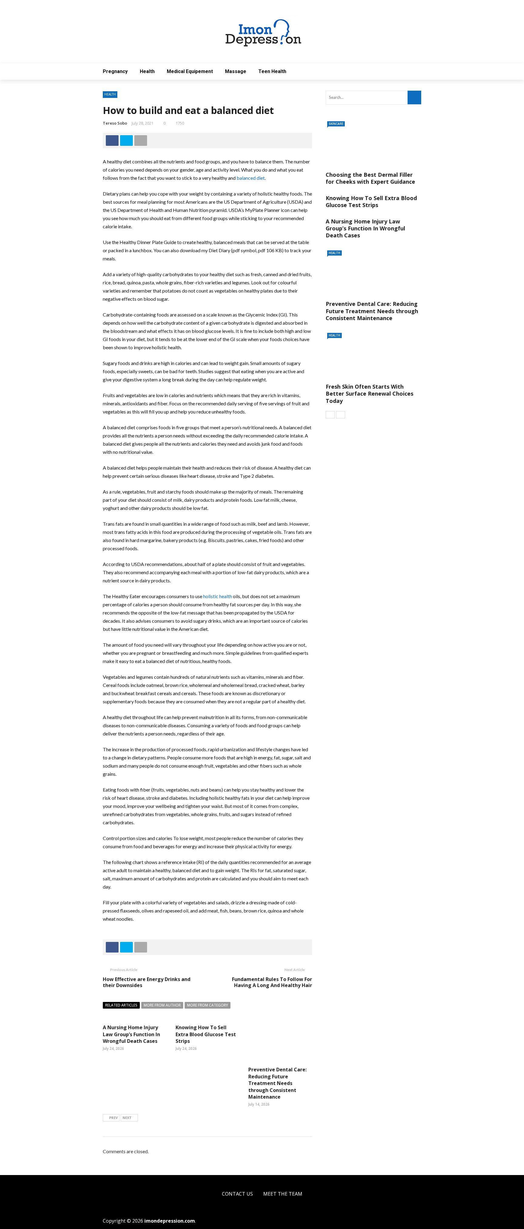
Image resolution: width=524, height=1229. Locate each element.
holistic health (217, 596)
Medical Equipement (190, 71)
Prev (113, 1117)
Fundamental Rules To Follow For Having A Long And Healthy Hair (272, 982)
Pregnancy (115, 71)
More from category (207, 1005)
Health (147, 71)
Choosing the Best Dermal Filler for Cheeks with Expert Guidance (370, 178)
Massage (235, 71)
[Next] (340, 414)
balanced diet (251, 178)
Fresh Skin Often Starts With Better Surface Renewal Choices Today (369, 393)
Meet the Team (282, 1193)
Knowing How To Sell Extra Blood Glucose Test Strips (206, 1034)
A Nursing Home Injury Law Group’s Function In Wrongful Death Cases (131, 1034)
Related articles (121, 1005)
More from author (162, 1005)
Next (127, 1117)
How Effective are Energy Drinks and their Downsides (146, 982)
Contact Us (237, 1193)
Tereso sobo (115, 123)
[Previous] (330, 414)
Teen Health (272, 71)
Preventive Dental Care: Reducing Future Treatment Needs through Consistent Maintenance (277, 1083)
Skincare (336, 124)
